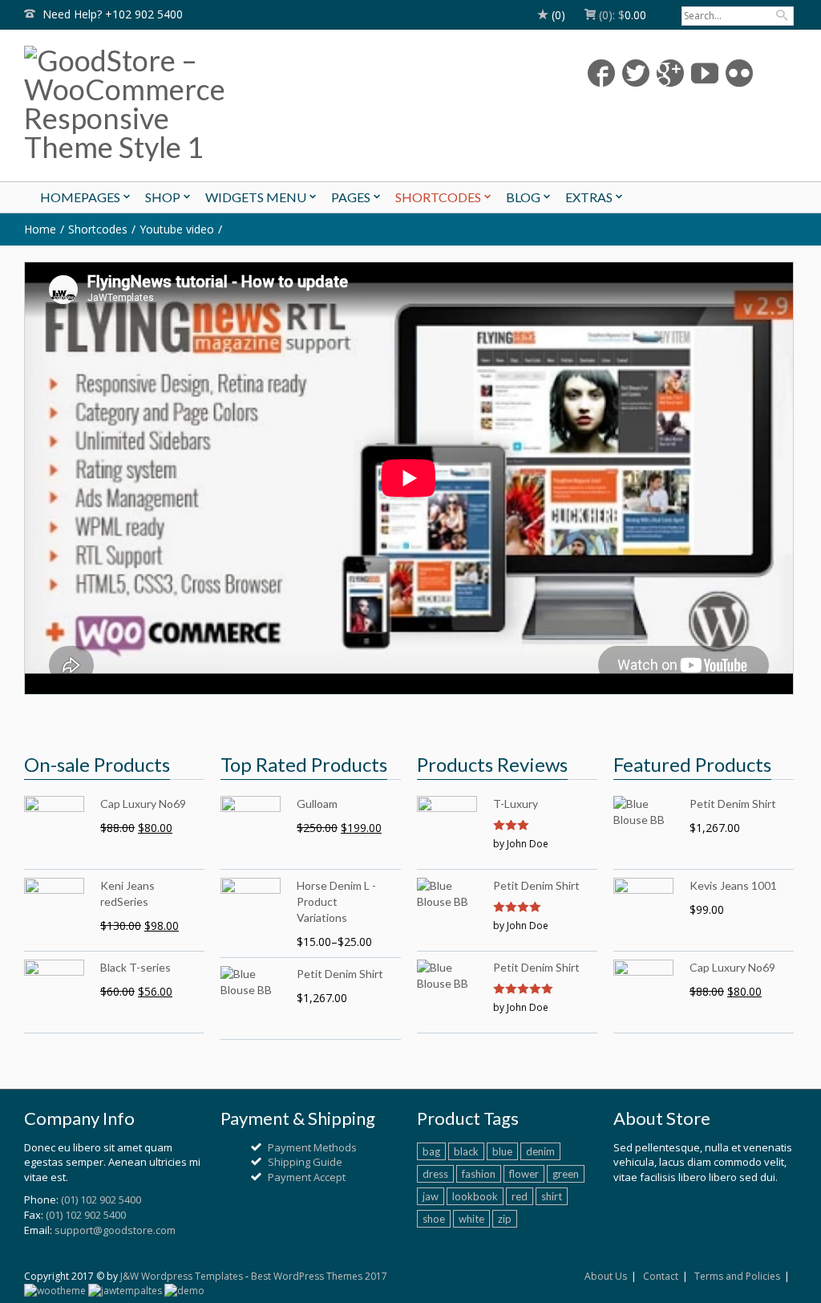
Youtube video (177, 229)
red (520, 1196)
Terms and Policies (737, 1276)
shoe (434, 1218)
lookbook (475, 1196)
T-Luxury (515, 803)
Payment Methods (312, 1147)
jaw (431, 1196)
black (466, 1151)
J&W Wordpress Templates (181, 1276)
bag (431, 1151)
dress (435, 1173)
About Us (605, 1276)
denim (540, 1151)
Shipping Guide (305, 1162)
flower (524, 1173)
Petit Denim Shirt (536, 885)
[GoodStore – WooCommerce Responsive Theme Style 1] (146, 103)
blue (502, 1151)
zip (505, 1218)
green (565, 1173)
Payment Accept (307, 1177)
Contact (660, 1276)
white (471, 1218)
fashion (478, 1173)
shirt (551, 1196)
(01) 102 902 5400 (101, 1199)
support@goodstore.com (115, 1230)
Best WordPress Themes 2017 (319, 1276)
